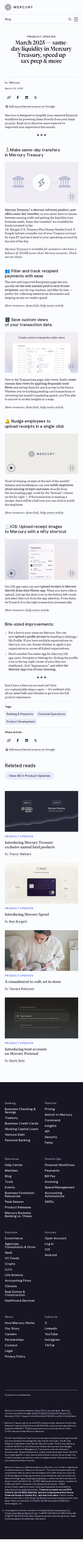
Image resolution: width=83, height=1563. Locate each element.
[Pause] (11, 573)
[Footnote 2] (51, 221)
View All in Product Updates (29, 776)
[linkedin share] (27, 97)
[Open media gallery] (72, 197)
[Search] (70, 19)
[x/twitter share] (35, 97)
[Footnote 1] (29, 210)
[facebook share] (18, 97)
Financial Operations (51, 714)
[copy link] (9, 97)
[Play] (11, 468)
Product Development (20, 721)
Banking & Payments (19, 714)
